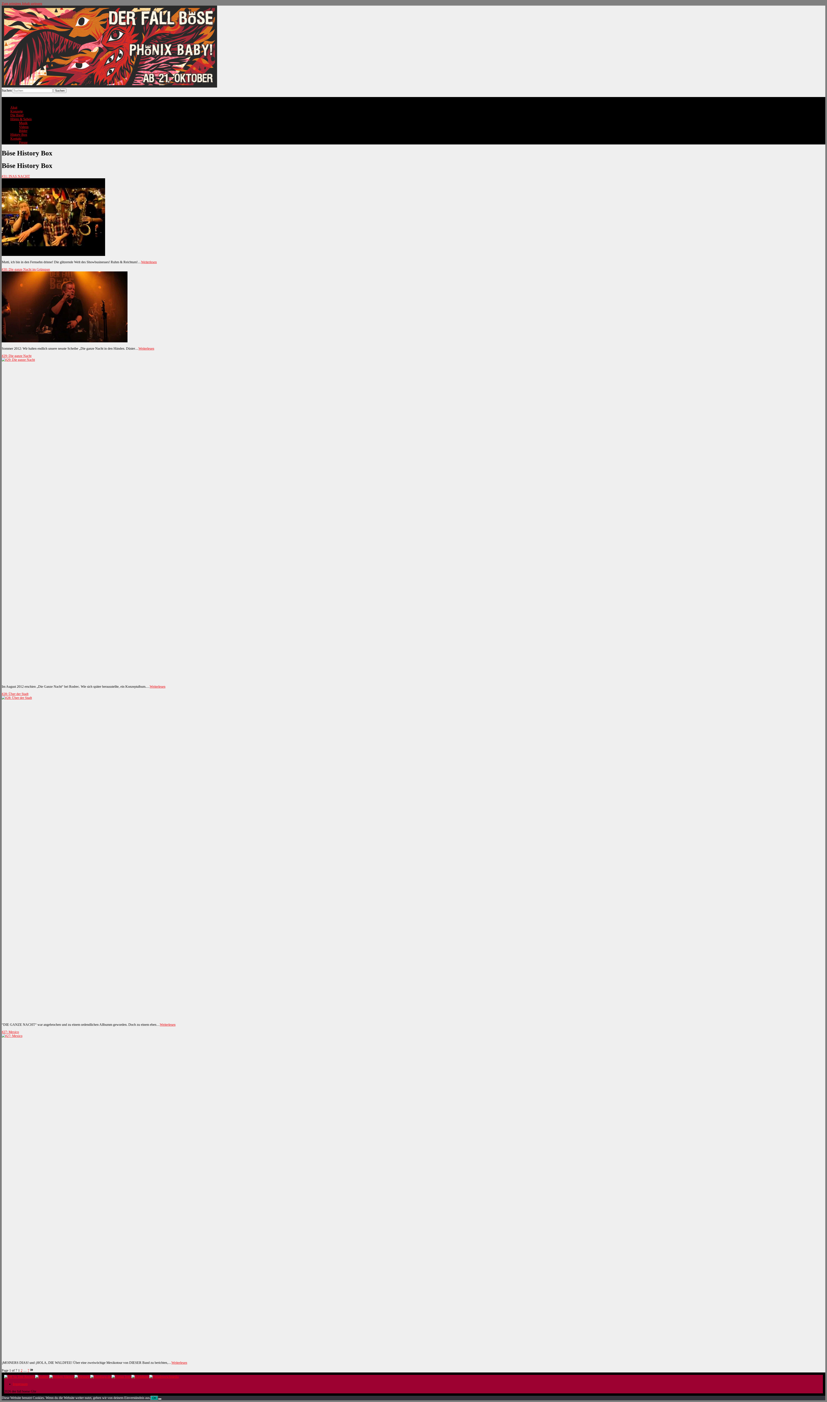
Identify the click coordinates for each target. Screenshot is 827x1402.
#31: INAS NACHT (16, 176)
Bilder (23, 131)
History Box (18, 134)
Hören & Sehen (21, 119)
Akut (13, 107)
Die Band (16, 115)
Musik (23, 123)
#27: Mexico (10, 1032)
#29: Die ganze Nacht (16, 356)
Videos (23, 127)
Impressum (20, 1384)
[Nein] (160, 1399)
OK (154, 1398)
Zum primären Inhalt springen (22, 3)
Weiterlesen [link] (149, 262)
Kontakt (15, 138)
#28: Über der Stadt (15, 694)
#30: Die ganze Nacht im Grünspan (26, 269)
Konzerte (16, 111)
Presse (23, 142)
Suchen (7, 90)
